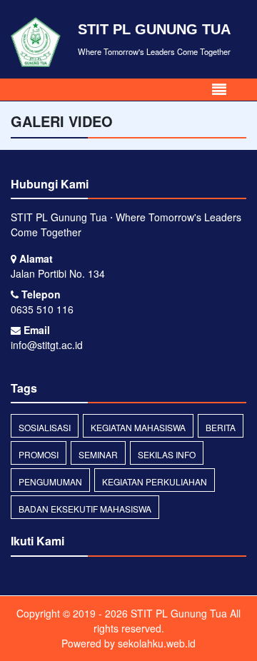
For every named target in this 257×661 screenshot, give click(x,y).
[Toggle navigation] (219, 90)
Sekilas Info (167, 454)
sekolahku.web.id (157, 643)
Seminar (98, 454)
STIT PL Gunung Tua (177, 613)
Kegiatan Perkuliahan (154, 481)
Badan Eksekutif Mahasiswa (85, 509)
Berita (221, 427)
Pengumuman (50, 481)
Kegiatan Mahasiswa (138, 427)
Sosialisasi (45, 427)
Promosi (39, 454)
